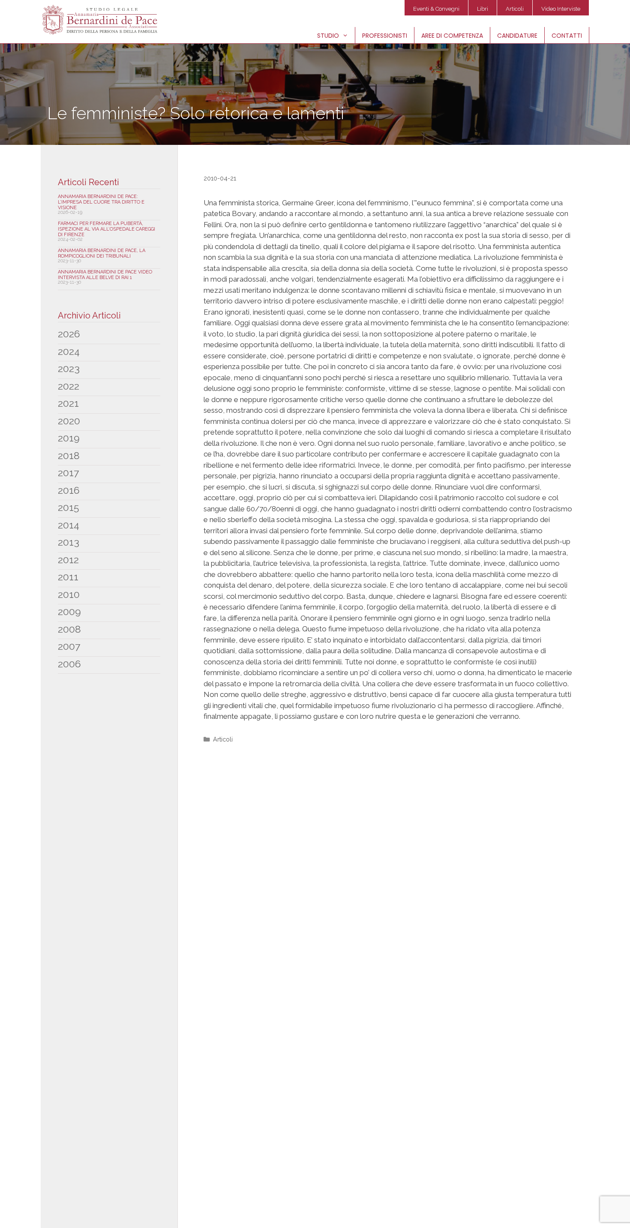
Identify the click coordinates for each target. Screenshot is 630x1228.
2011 (68, 576)
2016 (69, 490)
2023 (69, 368)
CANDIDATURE (517, 35)
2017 (68, 472)
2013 (68, 542)
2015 (68, 507)
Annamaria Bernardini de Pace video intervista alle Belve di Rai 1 (105, 274)
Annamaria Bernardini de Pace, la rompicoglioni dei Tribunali (101, 253)
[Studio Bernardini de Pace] (102, 19)
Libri (482, 9)
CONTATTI (567, 35)
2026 (69, 333)
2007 (69, 646)
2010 (69, 594)
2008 (69, 629)
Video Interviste (560, 9)
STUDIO (328, 35)
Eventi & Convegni (436, 9)
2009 (69, 611)
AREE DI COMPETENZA (452, 35)
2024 (69, 351)
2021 (68, 403)
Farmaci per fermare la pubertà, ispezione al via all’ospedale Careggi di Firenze (106, 229)
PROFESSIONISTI (384, 35)
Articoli (515, 9)
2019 (69, 438)
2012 (68, 559)
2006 (69, 664)
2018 (69, 455)
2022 (68, 386)
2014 (68, 525)
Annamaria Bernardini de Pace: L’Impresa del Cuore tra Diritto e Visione (101, 202)
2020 (69, 420)
